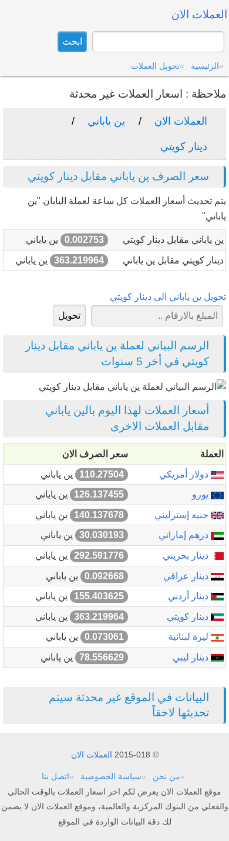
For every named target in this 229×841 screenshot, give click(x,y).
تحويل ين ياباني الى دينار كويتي (168, 297)
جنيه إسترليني (182, 515)
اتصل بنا (55, 776)
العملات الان (180, 121)
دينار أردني (189, 596)
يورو (201, 494)
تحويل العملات (155, 66)
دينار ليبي (192, 657)
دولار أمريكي (185, 474)
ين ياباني (106, 121)
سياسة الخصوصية (111, 776)
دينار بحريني (187, 555)
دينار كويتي (183, 146)
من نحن (166, 776)
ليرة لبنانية (189, 637)
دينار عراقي (187, 576)
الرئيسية (205, 66)
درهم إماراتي (185, 535)
